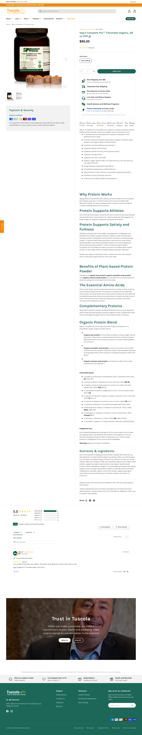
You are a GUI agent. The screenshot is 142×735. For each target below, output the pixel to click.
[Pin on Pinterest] (94, 500)
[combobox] (76, 11)
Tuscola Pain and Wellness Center (20, 728)
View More (109, 115)
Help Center (71, 19)
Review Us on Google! (129, 728)
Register (98, 111)
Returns (59, 706)
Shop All (78, 640)
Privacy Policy (116, 728)
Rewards (59, 19)
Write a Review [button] (122, 527)
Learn (17, 19)
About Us (64, 640)
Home (8, 24)
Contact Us (60, 699)
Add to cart (117, 71)
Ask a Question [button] (105, 527)
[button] (135, 11)
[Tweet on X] (86, 500)
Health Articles (84, 695)
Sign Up (133, 2)
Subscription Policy (103, 728)
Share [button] (17, 571)
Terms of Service (78, 728)
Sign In (89, 111)
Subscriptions (49, 19)
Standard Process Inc (87, 29)
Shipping (59, 702)
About (8, 19)
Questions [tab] (29, 532)
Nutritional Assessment (87, 699)
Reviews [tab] (16, 532)
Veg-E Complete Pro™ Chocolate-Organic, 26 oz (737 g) (23, 24)
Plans (26, 19)
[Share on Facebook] (90, 500)
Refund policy (90, 728)
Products (36, 19)
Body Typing (83, 702)
